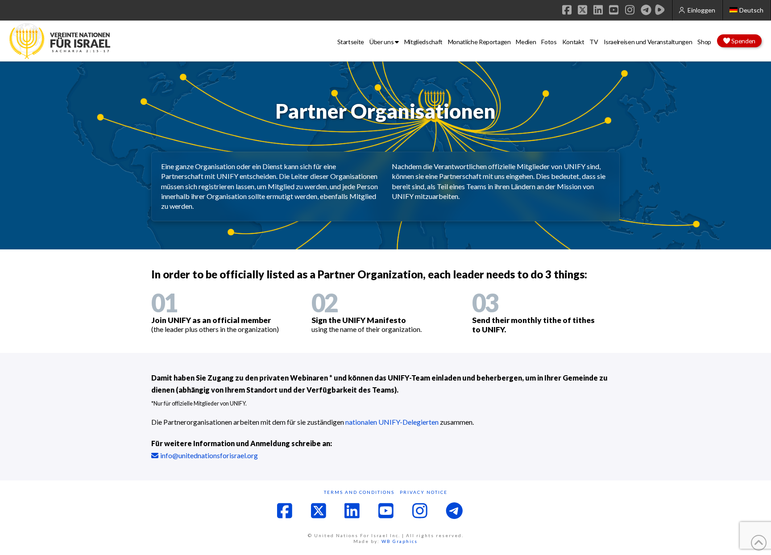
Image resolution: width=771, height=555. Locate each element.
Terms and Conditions (359, 492)
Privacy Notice (424, 492)
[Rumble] (660, 9)
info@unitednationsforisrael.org (209, 455)
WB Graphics (399, 541)
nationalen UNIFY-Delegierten (392, 422)
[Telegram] (646, 9)
